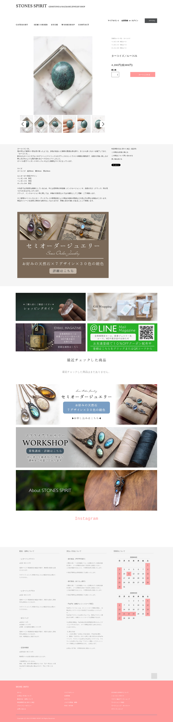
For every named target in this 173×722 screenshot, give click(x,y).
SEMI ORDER (41, 25)
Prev (23, 124)
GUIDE (54, 25)
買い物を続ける (116, 159)
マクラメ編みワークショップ (120, 699)
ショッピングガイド (117, 695)
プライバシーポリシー (24, 705)
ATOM (71, 705)
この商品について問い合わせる (122, 155)
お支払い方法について (24, 695)
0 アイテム (152, 20)
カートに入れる (144, 74)
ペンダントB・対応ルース (119, 41)
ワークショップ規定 (117, 702)
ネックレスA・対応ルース (119, 48)
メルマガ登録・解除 (70, 702)
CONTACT (83, 25)
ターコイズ (127, 38)
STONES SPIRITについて (120, 692)
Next (103, 124)
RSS (65, 705)
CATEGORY (22, 25)
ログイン (135, 20)
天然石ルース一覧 (116, 38)
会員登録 (124, 20)
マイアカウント (113, 20)
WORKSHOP (68, 25)
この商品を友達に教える (119, 152)
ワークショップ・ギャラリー (120, 705)
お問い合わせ (21, 709)
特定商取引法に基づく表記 (25, 702)
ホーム (19, 692)
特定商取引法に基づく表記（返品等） (124, 149)
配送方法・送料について (25, 699)
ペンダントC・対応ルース (119, 44)
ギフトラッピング (117, 709)
